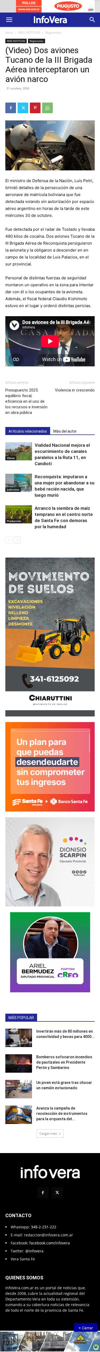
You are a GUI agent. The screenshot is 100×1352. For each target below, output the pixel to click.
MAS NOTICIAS (29, 32)
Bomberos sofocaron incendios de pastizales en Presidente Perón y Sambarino (64, 1062)
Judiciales (13, 489)
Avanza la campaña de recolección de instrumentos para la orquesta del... (61, 1113)
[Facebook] (10, 108)
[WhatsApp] (47, 108)
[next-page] (17, 540)
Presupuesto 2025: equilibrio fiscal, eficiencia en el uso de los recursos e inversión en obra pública (26, 401)
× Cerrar (85, 1328)
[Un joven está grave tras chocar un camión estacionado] (18, 1089)
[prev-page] (8, 540)
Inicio (9, 32)
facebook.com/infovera (49, 1242)
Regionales (53, 32)
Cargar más (48, 1133)
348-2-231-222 (43, 1226)
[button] (9, 20)
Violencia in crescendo (75, 390)
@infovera (34, 1250)
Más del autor (65, 431)
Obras (11, 458)
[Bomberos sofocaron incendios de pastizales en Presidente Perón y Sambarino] (18, 1063)
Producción (14, 521)
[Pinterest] (35, 108)
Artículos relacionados (28, 431)
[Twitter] (23, 108)
